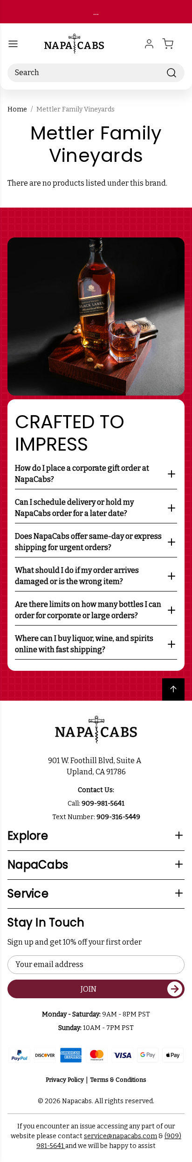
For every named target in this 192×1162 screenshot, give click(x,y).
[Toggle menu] (13, 43)
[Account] (149, 43)
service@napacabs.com (120, 1136)
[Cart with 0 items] (173, 43)
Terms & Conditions (118, 1079)
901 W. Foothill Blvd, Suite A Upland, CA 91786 (96, 766)
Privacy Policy (65, 1079)
